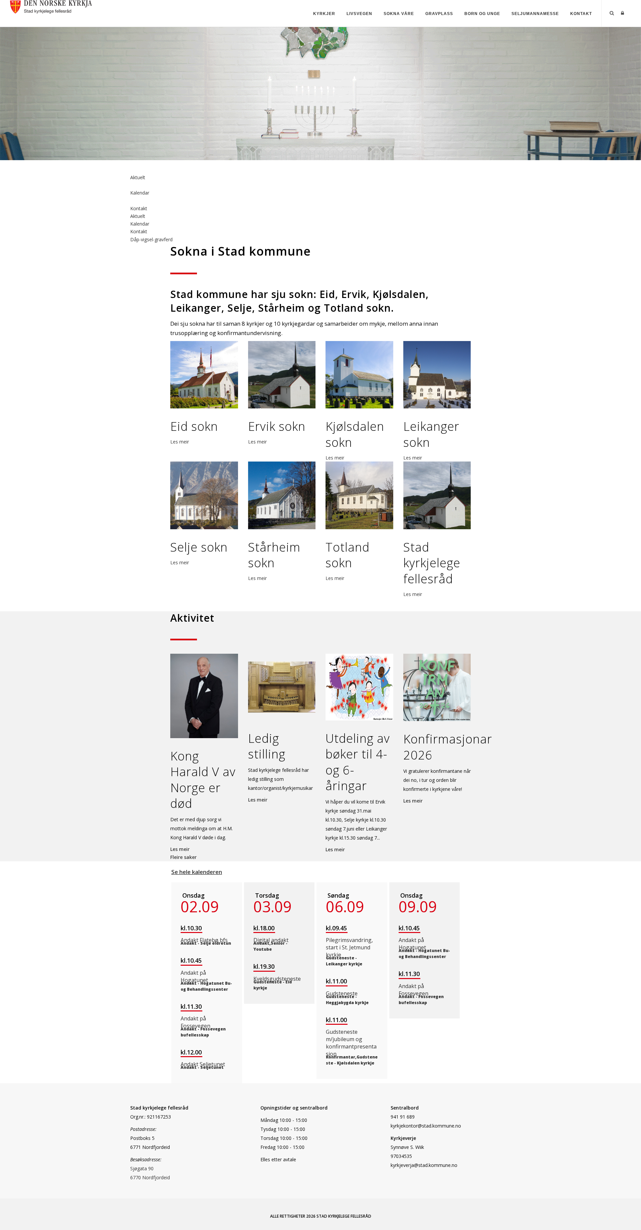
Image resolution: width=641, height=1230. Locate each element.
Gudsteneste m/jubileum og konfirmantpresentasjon (351, 1042)
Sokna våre (399, 13)
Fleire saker (183, 857)
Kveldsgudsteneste (277, 978)
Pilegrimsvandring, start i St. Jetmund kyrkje (349, 947)
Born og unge (482, 13)
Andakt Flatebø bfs (204, 940)
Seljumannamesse (535, 13)
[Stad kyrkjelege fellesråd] (51, 6)
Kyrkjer (324, 13)
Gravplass (439, 13)
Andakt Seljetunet (203, 1064)
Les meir (179, 441)
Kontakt (581, 13)
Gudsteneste (342, 993)
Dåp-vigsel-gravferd (151, 239)
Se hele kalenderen (196, 872)
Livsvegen (359, 13)
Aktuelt (137, 177)
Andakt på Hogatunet (194, 976)
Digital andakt (270, 940)
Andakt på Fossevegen (195, 1022)
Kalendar (139, 193)
